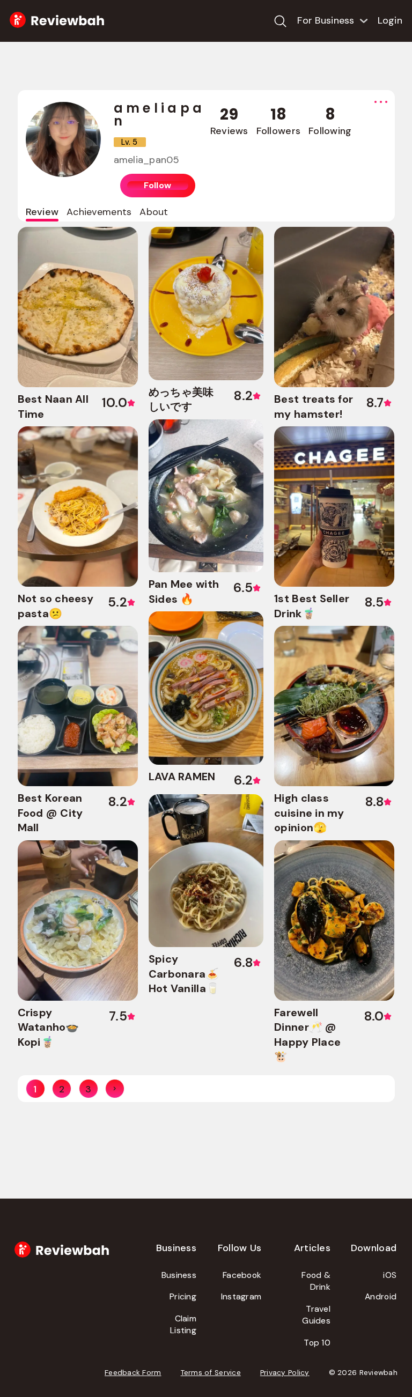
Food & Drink (315, 1281)
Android (380, 1296)
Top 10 (317, 1342)
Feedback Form (133, 1372)
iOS (389, 1275)
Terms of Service (211, 1372)
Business (178, 1275)
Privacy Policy (285, 1372)
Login (390, 20)
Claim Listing (183, 1324)
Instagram (241, 1296)
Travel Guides (316, 1315)
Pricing (183, 1296)
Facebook (242, 1275)
